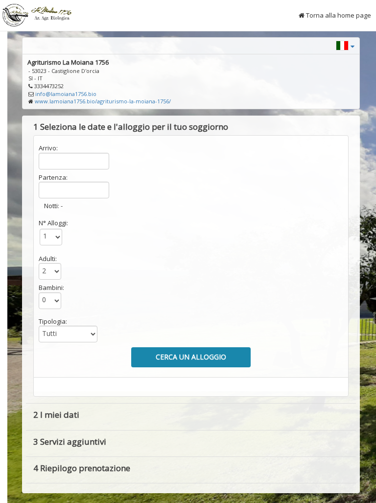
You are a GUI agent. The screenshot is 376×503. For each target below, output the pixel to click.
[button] (345, 44)
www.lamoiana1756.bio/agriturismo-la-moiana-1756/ (103, 101)
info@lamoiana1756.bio (65, 93)
